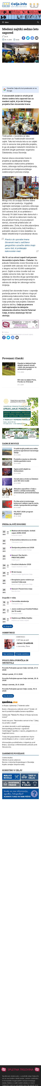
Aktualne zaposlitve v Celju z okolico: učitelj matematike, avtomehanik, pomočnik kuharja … (26, 492)
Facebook (23, 38)
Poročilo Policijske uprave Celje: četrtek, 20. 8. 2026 (20, 679)
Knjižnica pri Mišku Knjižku (22, 618)
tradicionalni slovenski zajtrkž (23, 334)
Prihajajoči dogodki (14, 524)
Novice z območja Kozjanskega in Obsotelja (18, 762)
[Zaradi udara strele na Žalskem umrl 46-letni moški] (7, 482)
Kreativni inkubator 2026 (21, 564)
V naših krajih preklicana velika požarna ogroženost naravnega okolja (26, 450)
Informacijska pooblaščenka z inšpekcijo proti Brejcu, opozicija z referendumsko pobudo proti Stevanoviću (19, 744)
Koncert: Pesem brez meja (22, 589)
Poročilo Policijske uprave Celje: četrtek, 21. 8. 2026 (20, 669)
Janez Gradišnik (25, 643)
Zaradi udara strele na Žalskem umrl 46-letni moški (26, 480)
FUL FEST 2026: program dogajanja (23, 513)
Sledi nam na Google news (32, 38)
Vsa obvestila (8, 696)
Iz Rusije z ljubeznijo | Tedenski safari (15, 705)
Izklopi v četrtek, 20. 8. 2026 (13, 685)
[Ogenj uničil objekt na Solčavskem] (7, 472)
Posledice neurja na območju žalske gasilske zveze (25, 460)
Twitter (28, 38)
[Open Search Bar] (38, 22)
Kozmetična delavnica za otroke (24, 540)
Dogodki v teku (9, 598)
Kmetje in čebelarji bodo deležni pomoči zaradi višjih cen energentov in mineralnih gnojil (27, 366)
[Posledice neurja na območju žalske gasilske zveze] (7, 462)
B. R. (6, 36)
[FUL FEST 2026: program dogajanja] (7, 514)
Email (36, 38)
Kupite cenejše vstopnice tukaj (13, 764)
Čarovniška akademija (20, 601)
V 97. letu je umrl (23, 640)
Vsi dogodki (7, 626)
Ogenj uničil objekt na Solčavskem (22, 470)
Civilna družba (7, 758)
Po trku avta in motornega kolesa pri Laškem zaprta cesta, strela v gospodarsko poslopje (26, 503)
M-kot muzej (16, 572)
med (11, 334)
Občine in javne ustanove (11, 760)
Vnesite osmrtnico (22, 654)
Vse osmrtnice (8, 654)
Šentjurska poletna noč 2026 (23, 547)
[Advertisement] (20, 74)
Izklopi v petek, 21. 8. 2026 (12, 674)
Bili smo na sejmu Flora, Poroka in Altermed (26, 381)
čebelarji (7, 334)
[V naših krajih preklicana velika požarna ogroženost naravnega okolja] (7, 451)
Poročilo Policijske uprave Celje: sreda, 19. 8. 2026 (19, 690)
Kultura (6, 332)
